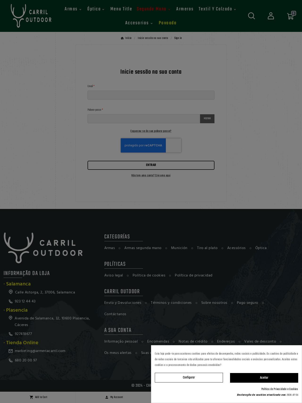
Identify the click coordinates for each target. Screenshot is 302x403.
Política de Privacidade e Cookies (279, 389)
